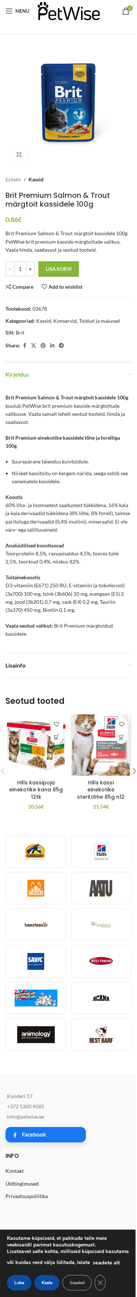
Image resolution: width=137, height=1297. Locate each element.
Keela (47, 1283)
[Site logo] (69, 10)
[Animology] (35, 1035)
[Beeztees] (35, 925)
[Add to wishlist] (56, 724)
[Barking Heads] (35, 998)
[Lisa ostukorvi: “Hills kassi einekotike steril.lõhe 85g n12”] (121, 737)
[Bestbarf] (101, 1035)
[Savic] (35, 961)
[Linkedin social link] (52, 346)
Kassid (35, 179)
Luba (19, 1283)
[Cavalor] (35, 851)
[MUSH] (35, 888)
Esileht (13, 179)
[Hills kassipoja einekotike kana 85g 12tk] (36, 745)
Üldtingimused (22, 1183)
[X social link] (33, 346)
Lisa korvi (59, 269)
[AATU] (101, 888)
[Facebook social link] (24, 346)
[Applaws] (101, 925)
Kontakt (14, 1171)
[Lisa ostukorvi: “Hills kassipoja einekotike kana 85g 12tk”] (56, 737)
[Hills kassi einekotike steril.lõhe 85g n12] (101, 745)
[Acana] (101, 998)
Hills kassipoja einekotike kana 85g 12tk (36, 790)
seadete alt (106, 1262)
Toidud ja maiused (99, 321)
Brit (20, 332)
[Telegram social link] (61, 346)
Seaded (77, 1283)
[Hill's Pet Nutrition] (101, 851)
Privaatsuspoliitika (26, 1196)
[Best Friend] (101, 961)
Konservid (65, 321)
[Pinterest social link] (43, 346)
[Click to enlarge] (19, 154)
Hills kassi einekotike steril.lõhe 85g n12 (101, 790)
